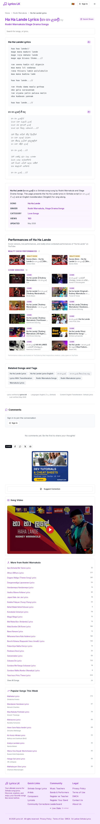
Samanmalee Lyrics (14, 656)
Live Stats (60, 808)
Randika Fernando (13, 723)
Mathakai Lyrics (13, 696)
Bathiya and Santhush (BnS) (17, 738)
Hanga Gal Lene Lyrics (16, 759)
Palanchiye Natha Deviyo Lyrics (19, 646)
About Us (76, 804)
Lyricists (31, 800)
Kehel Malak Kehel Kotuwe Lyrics (20, 607)
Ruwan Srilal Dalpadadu (15, 754)
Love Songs (33, 213)
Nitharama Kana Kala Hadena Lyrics (21, 636)
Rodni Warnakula (20, 13)
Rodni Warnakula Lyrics (71, 378)
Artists (30, 792)
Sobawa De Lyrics (14, 661)
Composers (33, 796)
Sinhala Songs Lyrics (37, 788)
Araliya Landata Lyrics (15, 743)
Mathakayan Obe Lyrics (16, 767)
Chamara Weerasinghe (15, 770)
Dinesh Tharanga (13, 715)
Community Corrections (39, 804)
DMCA (75, 796)
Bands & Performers (59, 792)
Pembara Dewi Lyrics (15, 651)
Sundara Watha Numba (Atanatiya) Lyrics (23, 670)
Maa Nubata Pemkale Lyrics (18, 712)
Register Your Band (59, 800)
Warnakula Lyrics (17, 383)
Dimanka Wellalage (14, 731)
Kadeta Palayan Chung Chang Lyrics (21, 602)
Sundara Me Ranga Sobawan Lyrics (21, 666)
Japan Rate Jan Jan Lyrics (17, 597)
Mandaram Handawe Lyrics (18, 704)
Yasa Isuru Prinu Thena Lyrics (18, 675)
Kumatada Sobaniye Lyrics (17, 612)
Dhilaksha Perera (13, 699)
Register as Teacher (59, 796)
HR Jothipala (11, 762)
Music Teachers (57, 788)
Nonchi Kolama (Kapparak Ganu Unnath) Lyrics (25, 641)
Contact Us (77, 800)
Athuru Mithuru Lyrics (15, 573)
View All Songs (13, 680)
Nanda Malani (12, 746)
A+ (89, 42)
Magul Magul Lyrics (14, 617)
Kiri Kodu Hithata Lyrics (16, 735)
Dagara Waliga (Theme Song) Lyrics (21, 578)
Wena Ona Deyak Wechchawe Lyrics (22, 751)
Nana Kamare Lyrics (15, 631)
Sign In (85, 4)
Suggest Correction (52, 489)
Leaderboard (56, 804)
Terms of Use (78, 792)
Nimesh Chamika (13, 707)
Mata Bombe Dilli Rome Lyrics (19, 626)
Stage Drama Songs (37, 24)
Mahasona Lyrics (13, 720)
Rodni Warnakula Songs (46, 378)
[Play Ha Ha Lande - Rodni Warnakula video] (50, 530)
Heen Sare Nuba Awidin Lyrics (19, 727)
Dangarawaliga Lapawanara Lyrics (20, 583)
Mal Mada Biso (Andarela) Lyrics (20, 622)
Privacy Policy (79, 788)
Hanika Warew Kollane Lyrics (18, 592)
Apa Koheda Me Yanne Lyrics (19, 568)
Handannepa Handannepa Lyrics (20, 587)
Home (7, 13)
